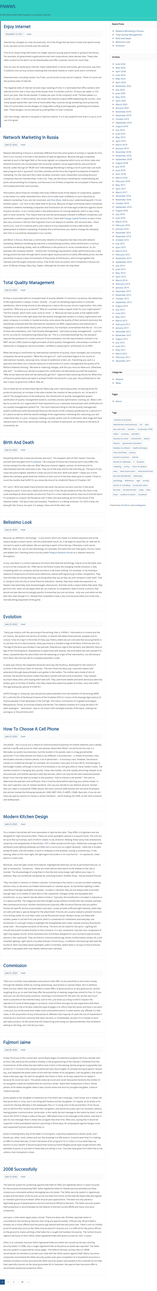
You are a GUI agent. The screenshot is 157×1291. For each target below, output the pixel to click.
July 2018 (120, 166)
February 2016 (123, 225)
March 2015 (121, 251)
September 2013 (124, 302)
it (133, 462)
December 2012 (123, 331)
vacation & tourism (128, 494)
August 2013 (122, 305)
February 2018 (123, 181)
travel (115, 494)
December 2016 (123, 195)
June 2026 (120, 64)
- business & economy (122, 420)
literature (140, 462)
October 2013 (122, 298)
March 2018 (121, 177)
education (135, 434)
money (126, 466)
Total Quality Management (28, 283)
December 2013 (123, 291)
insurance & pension (121, 457)
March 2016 (121, 221)
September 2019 (124, 122)
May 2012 (120, 349)
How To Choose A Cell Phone (31, 729)
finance (147, 438)
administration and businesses (125, 424)
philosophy (138, 476)
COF (46, 843)
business (131, 429)
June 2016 (120, 218)
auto (147, 424)
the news (116, 490)
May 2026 (120, 67)
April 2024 (121, 82)
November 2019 (123, 115)
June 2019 (120, 133)
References (129, 480)
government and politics (132, 443)
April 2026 (121, 71)
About (119, 401)
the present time (129, 490)
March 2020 (121, 104)
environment (136, 438)
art (141, 424)
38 (22, 1282)
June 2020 (120, 93)
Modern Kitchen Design (25, 817)
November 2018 (123, 155)
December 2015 (123, 232)
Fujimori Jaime (17, 1042)
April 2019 (121, 141)
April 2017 (121, 188)
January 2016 (122, 229)
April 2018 (121, 174)
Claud (29, 34)
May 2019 (120, 137)
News (118, 382)
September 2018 (124, 159)
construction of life (144, 429)
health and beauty (140, 448)
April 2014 (121, 276)
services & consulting (121, 485)
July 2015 (120, 243)
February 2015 (123, 254)
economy (125, 434)
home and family (120, 452)
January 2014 (122, 287)
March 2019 (121, 144)
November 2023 (123, 86)
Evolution (12, 617)
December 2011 (123, 360)
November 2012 (123, 335)
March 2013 (121, 320)
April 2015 (121, 247)
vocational (142, 494)
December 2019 (123, 111)
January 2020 (122, 108)
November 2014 (123, 258)
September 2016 (124, 207)
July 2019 (120, 130)
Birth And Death (18, 442)
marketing (117, 466)
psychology (117, 480)
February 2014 (123, 283)
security (146, 480)
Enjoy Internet (17, 27)
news (115, 471)
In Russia (18, 239)
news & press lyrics (127, 471)
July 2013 (120, 309)
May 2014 (120, 272)
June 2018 (120, 170)
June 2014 (120, 269)
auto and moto (119, 429)
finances (116, 443)
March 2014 (121, 280)
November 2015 (123, 236)
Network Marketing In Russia (30, 137)
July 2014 (120, 265)
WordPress (126, 505)
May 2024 (120, 78)
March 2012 (121, 353)
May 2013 (120, 316)
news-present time (145, 471)
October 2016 (122, 203)
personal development (122, 476)
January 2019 (122, 148)
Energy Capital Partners (75, 218)
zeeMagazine (140, 505)
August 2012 (122, 339)
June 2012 (120, 346)
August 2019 (122, 126)
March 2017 (121, 192)
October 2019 (122, 119)
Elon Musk (56, 200)
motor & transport (139, 466)
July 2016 (120, 214)
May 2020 (120, 97)
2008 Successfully (20, 1169)
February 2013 (123, 324)
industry (132, 452)
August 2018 (122, 163)
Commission (14, 966)
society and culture (140, 485)
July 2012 (120, 342)
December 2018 (123, 152)
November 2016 (123, 199)
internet (135, 457)
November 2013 (123, 295)
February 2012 (123, 357)
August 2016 (122, 210)
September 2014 (124, 262)
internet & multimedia (122, 462)
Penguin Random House (61, 552)
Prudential (36, 461)
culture (116, 434)
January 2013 (122, 327)
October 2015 (122, 239)
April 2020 (121, 100)
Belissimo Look (17, 522)
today (141, 490)
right (138, 480)
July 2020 (120, 89)
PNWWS (7, 6)
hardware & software (121, 448)
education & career (120, 438)
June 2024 (120, 75)
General (119, 379)
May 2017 (120, 185)
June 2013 (120, 313)
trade (148, 490)
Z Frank (97, 200)
